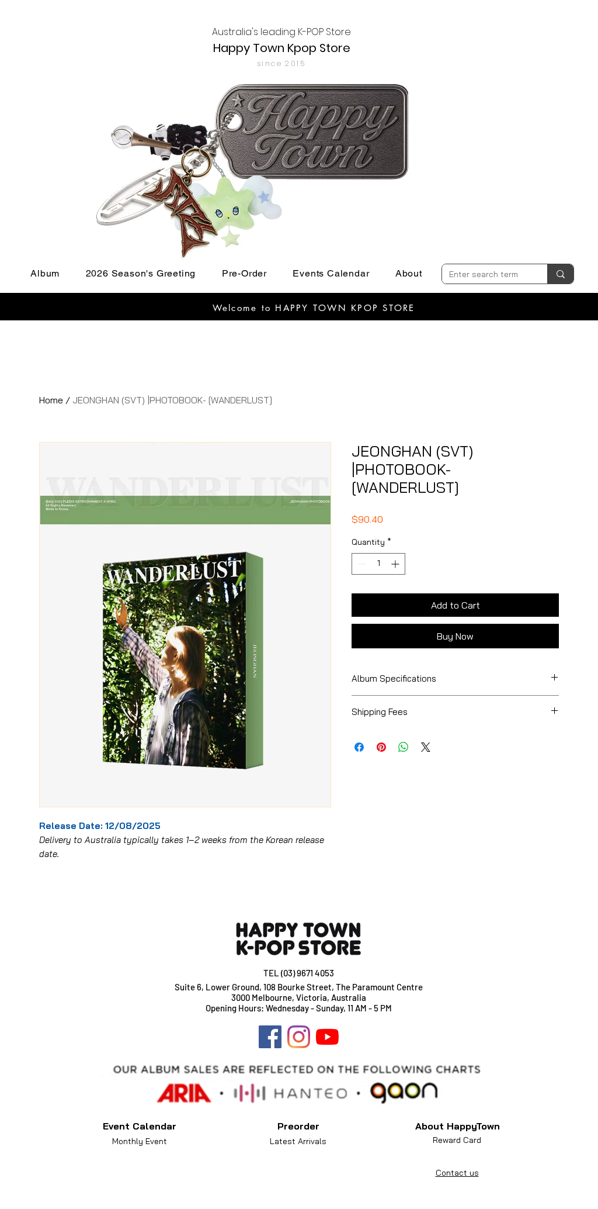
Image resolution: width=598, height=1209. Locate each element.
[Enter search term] (560, 274)
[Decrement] (360, 564)
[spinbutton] (378, 564)
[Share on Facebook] (359, 747)
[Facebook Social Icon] (270, 1036)
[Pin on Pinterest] (381, 747)
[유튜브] (327, 1036)
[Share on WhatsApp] (404, 747)
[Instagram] (298, 1036)
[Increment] (396, 564)
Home (51, 400)
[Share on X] (426, 747)
